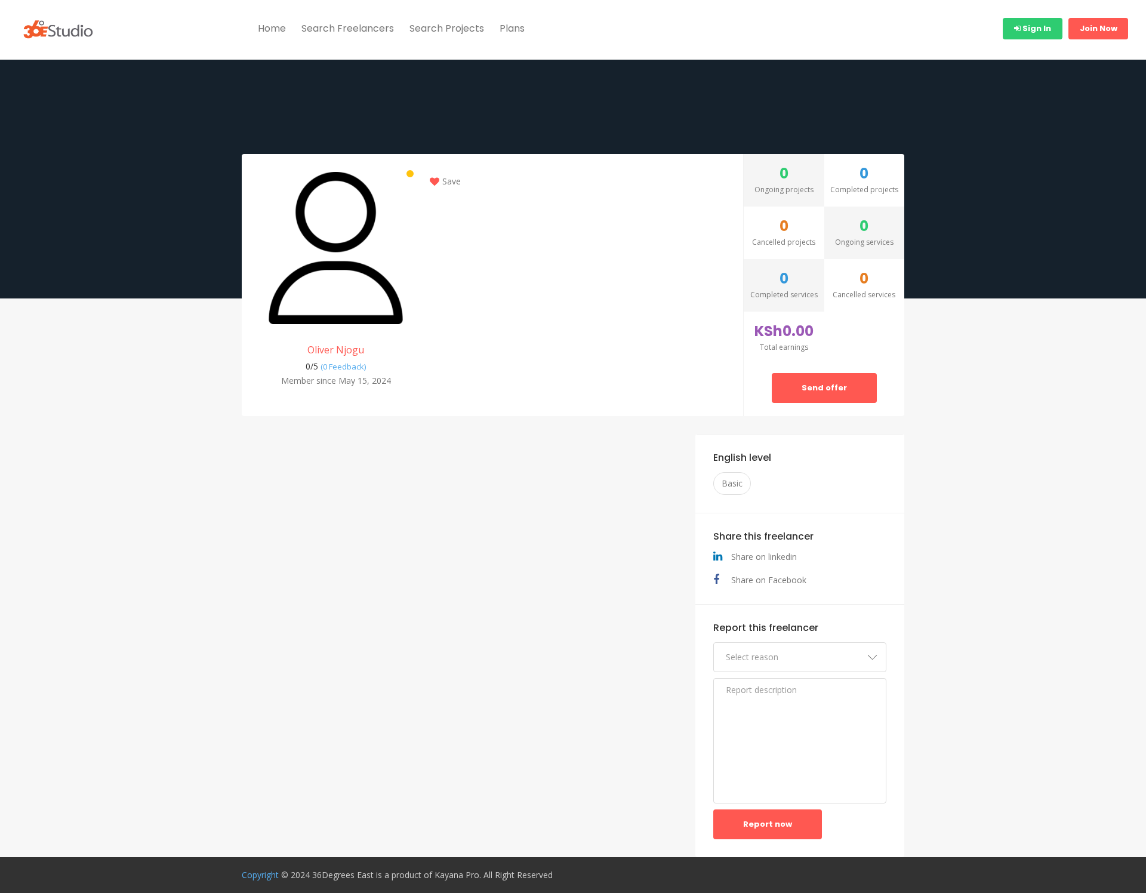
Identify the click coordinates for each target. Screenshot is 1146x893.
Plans (512, 28)
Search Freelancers (347, 28)
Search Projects (446, 28)
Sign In (1036, 28)
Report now (767, 824)
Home (272, 28)
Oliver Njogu (335, 349)
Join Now (1098, 28)
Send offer (824, 387)
